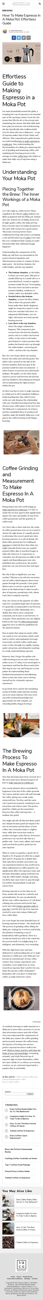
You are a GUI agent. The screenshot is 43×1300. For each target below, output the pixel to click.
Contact (35, 1279)
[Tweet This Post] (19, 38)
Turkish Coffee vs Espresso (17, 1177)
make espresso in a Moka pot (21, 782)
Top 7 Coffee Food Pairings (17, 1165)
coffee (25, 213)
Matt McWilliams (17, 31)
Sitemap (27, 1279)
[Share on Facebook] (14, 38)
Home (13, 1277)
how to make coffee (10, 1082)
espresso (6, 545)
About (19, 1277)
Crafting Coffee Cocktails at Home (21, 1158)
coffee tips (33, 1077)
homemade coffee (18, 1079)
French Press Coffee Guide (17, 1171)
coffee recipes (22, 1077)
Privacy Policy (27, 1277)
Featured (6, 1079)
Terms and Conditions (14, 1279)
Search (8, 1091)
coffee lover (23, 156)
